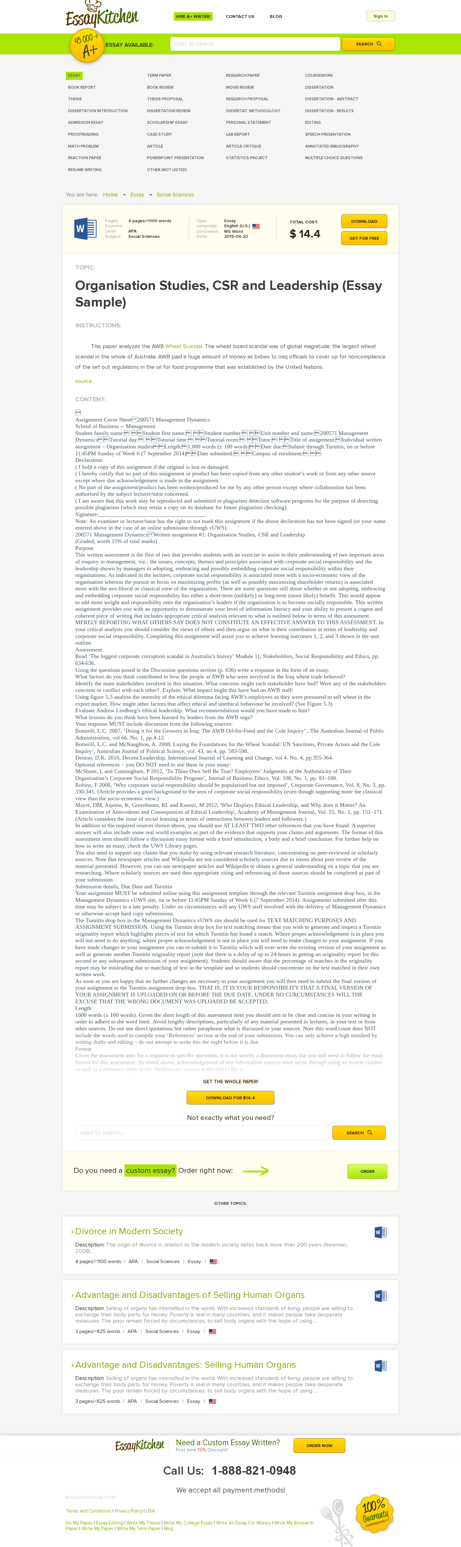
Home (110, 194)
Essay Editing (109, 1523)
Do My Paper (79, 1523)
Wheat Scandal (183, 346)
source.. (84, 381)
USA (150, 1511)
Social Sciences (175, 194)
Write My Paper (98, 1528)
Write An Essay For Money (243, 1523)
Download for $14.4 (230, 1097)
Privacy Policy (128, 1511)
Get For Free (364, 238)
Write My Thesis (143, 1523)
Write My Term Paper (139, 1528)
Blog (168, 1528)
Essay (137, 194)
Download (364, 221)
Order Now (319, 1445)
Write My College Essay (188, 1523)
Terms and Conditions (88, 1511)
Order (367, 1171)
